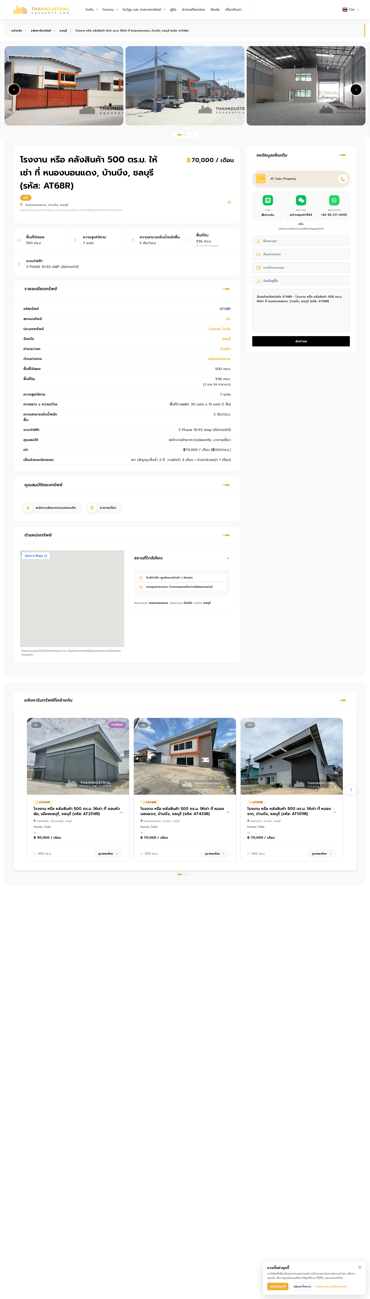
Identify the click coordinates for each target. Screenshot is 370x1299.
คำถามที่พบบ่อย (193, 9)
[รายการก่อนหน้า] (19, 789)
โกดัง (90, 9)
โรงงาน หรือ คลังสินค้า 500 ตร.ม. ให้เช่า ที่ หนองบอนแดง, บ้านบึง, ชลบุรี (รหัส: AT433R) (182, 811)
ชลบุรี (63, 31)
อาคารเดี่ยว (108, 507)
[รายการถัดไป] (351, 789)
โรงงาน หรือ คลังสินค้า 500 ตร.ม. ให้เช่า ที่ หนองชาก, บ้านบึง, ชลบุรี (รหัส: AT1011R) (289, 811)
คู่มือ (173, 9)
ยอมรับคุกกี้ (277, 1286)
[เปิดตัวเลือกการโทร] (343, 179)
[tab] (179, 135)
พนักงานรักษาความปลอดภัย (56, 507)
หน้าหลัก (16, 31)
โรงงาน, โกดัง (220, 329)
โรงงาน (108, 9)
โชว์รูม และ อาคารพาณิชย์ (142, 9)
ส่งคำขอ (301, 341)
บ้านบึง (225, 349)
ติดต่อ (215, 9)
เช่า (228, 319)
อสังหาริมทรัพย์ (41, 31)
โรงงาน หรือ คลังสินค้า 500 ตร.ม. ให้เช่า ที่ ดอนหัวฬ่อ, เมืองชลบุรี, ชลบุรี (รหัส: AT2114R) (77, 811)
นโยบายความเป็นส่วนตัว (331, 1286)
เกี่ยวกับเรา (233, 9)
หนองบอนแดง (219, 358)
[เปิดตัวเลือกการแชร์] (229, 202)
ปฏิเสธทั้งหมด (302, 1286)
